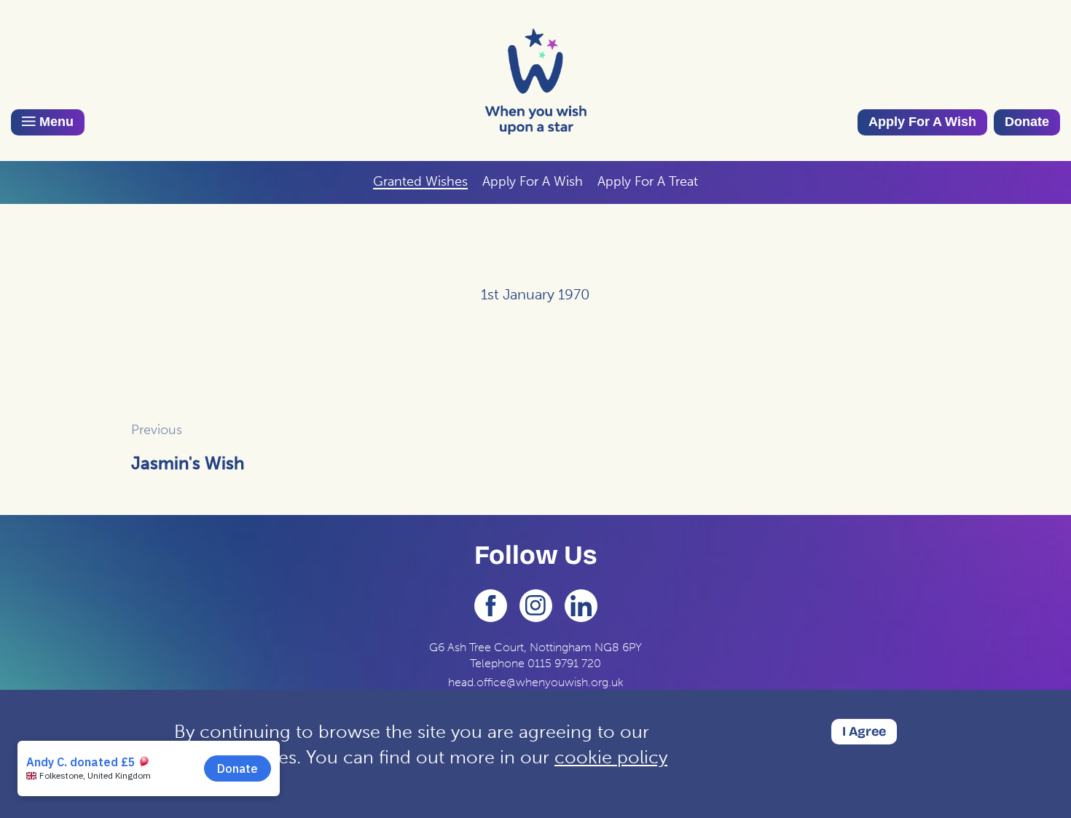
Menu (55, 121)
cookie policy (610, 757)
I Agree (864, 731)
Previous (156, 430)
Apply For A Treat (647, 181)
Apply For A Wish (922, 121)
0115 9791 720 (564, 663)
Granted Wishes (420, 181)
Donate (1027, 121)
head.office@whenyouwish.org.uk (536, 682)
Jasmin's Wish (187, 462)
